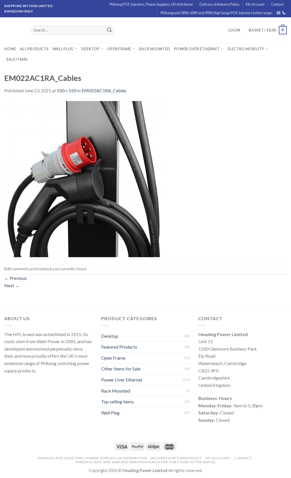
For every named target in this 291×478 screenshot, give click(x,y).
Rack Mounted (154, 49)
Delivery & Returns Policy (219, 4)
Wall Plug (63, 49)
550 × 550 (66, 90)
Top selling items (117, 401)
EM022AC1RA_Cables (104, 90)
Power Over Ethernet (197, 49)
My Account (255, 4)
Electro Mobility (246, 49)
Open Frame (119, 49)
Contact (277, 4)
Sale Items (17, 59)
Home (10, 49)
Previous (15, 278)
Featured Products (119, 346)
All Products (34, 49)
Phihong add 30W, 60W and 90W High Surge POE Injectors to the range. (217, 13)
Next (12, 285)
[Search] (109, 30)
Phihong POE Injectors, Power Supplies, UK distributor (151, 4)
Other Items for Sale (120, 368)
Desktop (90, 49)
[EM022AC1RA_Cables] (82, 178)
